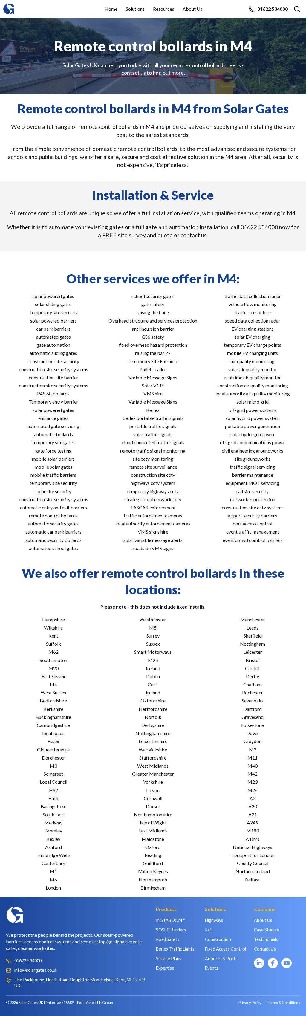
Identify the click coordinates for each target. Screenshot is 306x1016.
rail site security (252, 491)
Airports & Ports (221, 958)
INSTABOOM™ (170, 920)
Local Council (53, 782)
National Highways (252, 847)
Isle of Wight (153, 822)
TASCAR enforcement (153, 507)
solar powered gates (53, 296)
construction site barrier (53, 377)
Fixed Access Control (225, 948)
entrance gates (53, 418)
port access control (252, 523)
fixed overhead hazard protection (153, 345)
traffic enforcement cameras (153, 515)
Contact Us (265, 948)
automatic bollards (53, 434)
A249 (252, 822)
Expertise (165, 968)
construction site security (53, 361)
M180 (252, 830)
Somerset (53, 774)
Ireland (153, 668)
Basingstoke (53, 806)
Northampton (153, 879)
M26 (252, 790)
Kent (53, 635)
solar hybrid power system (253, 418)
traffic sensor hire (253, 312)
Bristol (253, 660)
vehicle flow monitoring (253, 304)
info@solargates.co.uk (35, 970)
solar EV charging (252, 337)
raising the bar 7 (153, 312)
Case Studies (266, 929)
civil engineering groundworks (252, 450)
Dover (252, 733)
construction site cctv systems (253, 507)
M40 (252, 766)
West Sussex (53, 692)
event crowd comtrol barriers (253, 540)
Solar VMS (153, 385)
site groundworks (252, 459)
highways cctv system (153, 483)
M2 (252, 749)
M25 (153, 660)
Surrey (153, 635)
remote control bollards (53, 515)
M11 (252, 757)
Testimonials (266, 939)
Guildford (153, 863)
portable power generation (252, 426)
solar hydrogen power (252, 434)
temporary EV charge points (252, 345)
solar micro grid (252, 401)
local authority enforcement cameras (152, 523)
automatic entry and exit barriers (53, 507)
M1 (53, 871)
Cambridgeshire (53, 725)
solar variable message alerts (153, 540)
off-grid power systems (253, 410)
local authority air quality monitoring (252, 393)
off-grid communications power (252, 442)
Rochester (252, 692)
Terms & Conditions (283, 1002)
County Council (252, 863)
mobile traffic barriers (53, 475)
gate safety (152, 304)
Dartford (252, 709)
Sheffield (253, 635)
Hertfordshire (153, 709)
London (53, 887)
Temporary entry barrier (53, 401)
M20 (53, 668)
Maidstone (153, 839)
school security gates (153, 296)
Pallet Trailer (153, 369)
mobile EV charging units (252, 353)
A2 (252, 798)
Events (211, 968)
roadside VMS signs (153, 548)
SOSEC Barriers (171, 929)
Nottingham (252, 644)
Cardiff (252, 668)
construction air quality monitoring (252, 385)
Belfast (252, 879)
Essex (53, 741)
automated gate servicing (53, 426)
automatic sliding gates (53, 353)
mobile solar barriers (53, 459)
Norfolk (153, 717)
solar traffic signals (152, 434)
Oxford (152, 847)
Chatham (252, 684)
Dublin (153, 676)
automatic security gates (53, 523)
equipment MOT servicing (252, 483)
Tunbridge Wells (53, 855)
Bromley (53, 830)
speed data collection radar (252, 320)
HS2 (53, 790)
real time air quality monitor (252, 377)
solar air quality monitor (252, 369)
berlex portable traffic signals (153, 418)
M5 (153, 627)
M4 (53, 684)
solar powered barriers (53, 320)
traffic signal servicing (252, 467)
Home (111, 9)
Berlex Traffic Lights (175, 948)
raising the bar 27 (153, 353)
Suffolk (53, 644)
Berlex (153, 410)
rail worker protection (252, 499)
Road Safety (167, 939)
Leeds (252, 627)
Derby (252, 676)
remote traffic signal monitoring (153, 450)
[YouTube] (286, 963)
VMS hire (153, 393)
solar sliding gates (53, 304)
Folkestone (252, 725)
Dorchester (53, 757)
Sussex (153, 644)
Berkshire (53, 709)
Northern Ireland (252, 871)
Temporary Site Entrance (153, 361)
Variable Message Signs (152, 377)
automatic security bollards (53, 540)
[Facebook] (273, 963)
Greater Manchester (153, 774)
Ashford (53, 847)
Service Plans (168, 958)
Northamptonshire (153, 814)
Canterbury (53, 863)
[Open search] (297, 9)
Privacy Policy (249, 1002)
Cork (153, 684)
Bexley (53, 839)
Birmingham (153, 887)
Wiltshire (53, 627)
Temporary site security (53, 312)
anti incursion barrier (153, 328)
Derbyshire (152, 725)
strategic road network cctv (152, 499)
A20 (252, 806)
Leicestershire (153, 741)
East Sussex (53, 676)
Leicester (252, 652)
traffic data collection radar (252, 296)
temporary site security (53, 483)
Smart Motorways (153, 652)
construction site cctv (153, 475)
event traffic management (252, 531)
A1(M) (252, 839)
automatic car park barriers (53, 531)
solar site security (53, 491)
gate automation (53, 345)
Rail (208, 929)
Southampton (53, 660)
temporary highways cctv (153, 491)
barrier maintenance (252, 475)
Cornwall (153, 798)
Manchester (252, 619)
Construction (218, 939)
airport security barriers (252, 515)
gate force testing (53, 450)
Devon (153, 790)
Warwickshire (153, 749)
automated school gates (53, 548)
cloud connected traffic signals (153, 442)
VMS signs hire (153, 531)
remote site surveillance (153, 467)
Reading (153, 855)
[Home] (9, 6)
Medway (53, 822)
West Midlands (153, 766)
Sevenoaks (253, 700)
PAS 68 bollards (53, 393)
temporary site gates (53, 442)
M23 (252, 782)
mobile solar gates (53, 467)
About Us (192, 9)
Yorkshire (153, 782)
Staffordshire (152, 757)
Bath (53, 798)
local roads (53, 733)
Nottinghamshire (152, 733)
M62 (53, 652)
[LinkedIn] (259, 963)
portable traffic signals (152, 426)
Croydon (252, 741)
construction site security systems (53, 369)
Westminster (153, 619)
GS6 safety (153, 337)
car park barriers (53, 328)
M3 (53, 766)
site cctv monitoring (152, 459)
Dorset (153, 806)
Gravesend (252, 717)
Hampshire (53, 619)
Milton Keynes (153, 871)
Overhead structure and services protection (152, 320)
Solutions (135, 9)
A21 (252, 814)
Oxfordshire (153, 700)
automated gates (53, 337)
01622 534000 (272, 9)
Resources (163, 9)
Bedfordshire (53, 700)
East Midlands (153, 830)
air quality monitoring (253, 361)
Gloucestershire (53, 749)
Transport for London (253, 855)
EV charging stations (253, 328)
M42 (252, 774)
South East (53, 814)
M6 (53, 879)
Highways (214, 920)
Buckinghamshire (53, 717)
